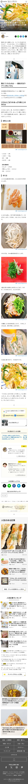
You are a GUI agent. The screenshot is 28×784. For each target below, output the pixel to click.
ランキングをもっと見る (15, 674)
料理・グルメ (7, 501)
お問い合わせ (5, 772)
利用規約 (4, 773)
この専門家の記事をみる (20, 475)
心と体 (7, 747)
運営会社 (15, 775)
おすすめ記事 (21, 772)
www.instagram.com (23, 29)
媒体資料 (20, 775)
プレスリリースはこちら (13, 772)
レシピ (4, 495)
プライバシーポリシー (20, 773)
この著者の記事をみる (21, 456)
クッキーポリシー (9, 775)
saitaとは (14, 754)
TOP (2, 501)
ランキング (7, 751)
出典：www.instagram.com (21, 149)
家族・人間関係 (7, 740)
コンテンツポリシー (11, 773)
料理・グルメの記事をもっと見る (14, 589)
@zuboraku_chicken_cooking (15, 95)
